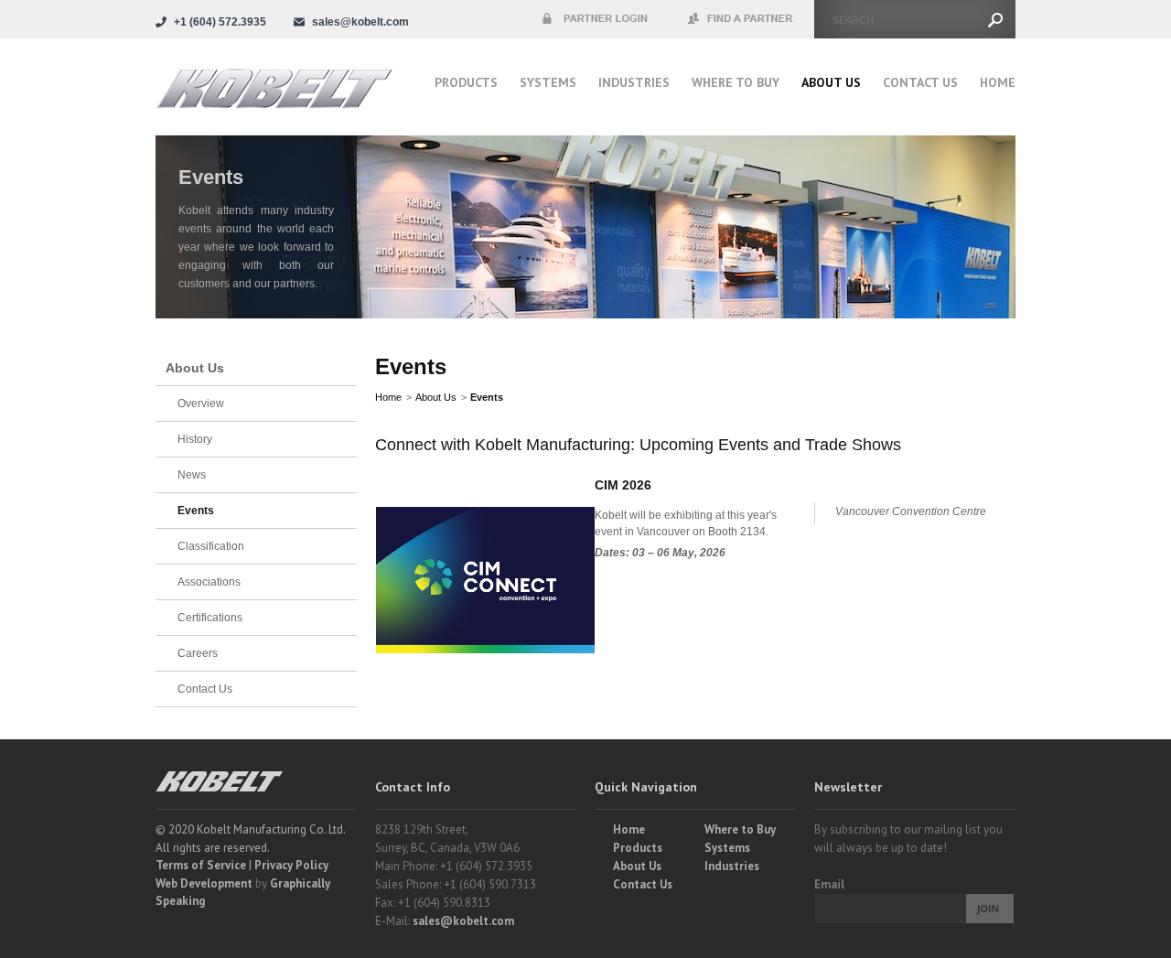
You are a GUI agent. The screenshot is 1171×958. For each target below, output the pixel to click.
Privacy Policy (291, 865)
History (194, 439)
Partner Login (594, 19)
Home (997, 82)
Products (466, 82)
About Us (831, 82)
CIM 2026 (623, 485)
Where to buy (735, 82)
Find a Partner (741, 19)
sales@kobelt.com (463, 921)
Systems (548, 82)
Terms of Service (201, 865)
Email (829, 884)
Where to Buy (740, 829)
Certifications (209, 617)
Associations (209, 582)
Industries (634, 82)
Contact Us (920, 82)
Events (486, 397)
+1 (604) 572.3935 (220, 22)
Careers (197, 653)
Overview (200, 403)
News (191, 474)
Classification (210, 546)
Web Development (204, 883)
